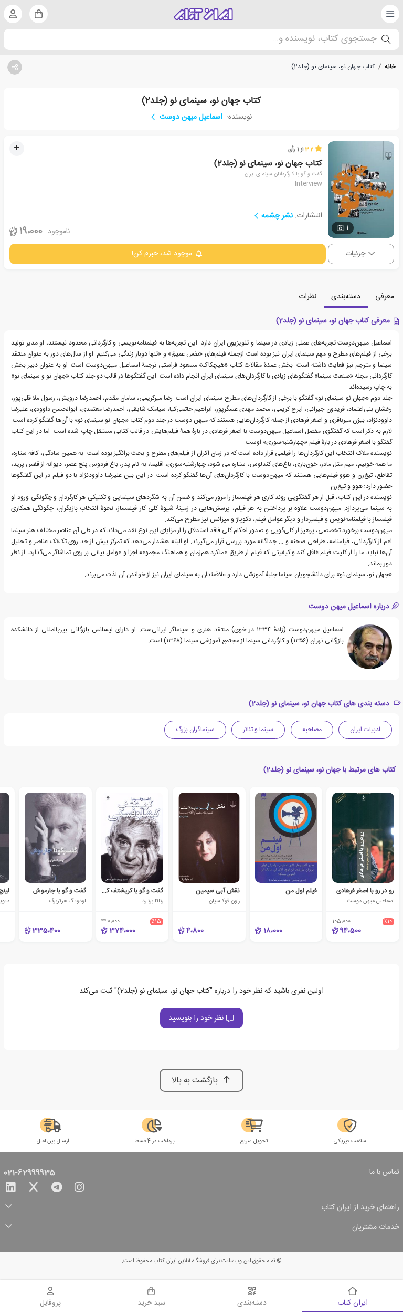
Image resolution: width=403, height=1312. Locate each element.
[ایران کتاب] (203, 14)
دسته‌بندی (345, 296)
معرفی (384, 296)
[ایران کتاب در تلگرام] (56, 1189)
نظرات (307, 296)
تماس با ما (384, 1173)
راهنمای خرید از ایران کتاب (360, 1207)
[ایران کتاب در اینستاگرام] (79, 1189)
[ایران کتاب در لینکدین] (10, 1189)
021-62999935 (29, 1173)
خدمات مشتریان (375, 1227)
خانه (390, 66)
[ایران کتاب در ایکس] (33, 1189)
